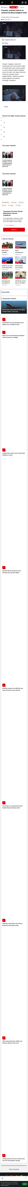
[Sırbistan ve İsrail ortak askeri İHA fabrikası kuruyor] (7, 263)
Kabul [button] (24, 1184)
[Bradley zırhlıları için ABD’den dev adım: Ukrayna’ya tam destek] (14, 633)
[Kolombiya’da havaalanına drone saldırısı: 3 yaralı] (7, 278)
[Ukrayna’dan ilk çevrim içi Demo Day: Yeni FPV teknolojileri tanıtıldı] (14, 1104)
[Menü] (2, 2)
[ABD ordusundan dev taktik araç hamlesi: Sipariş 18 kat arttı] (14, 986)
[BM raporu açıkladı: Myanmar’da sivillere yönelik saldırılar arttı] (7, 248)
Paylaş (6, 106)
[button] (22, 2)
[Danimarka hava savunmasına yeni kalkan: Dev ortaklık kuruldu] (14, 320)
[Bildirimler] (25, 2)
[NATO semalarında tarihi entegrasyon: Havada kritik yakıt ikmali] (20, 248)
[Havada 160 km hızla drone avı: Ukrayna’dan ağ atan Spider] (14, 516)
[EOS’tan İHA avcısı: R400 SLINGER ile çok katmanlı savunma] (20, 263)
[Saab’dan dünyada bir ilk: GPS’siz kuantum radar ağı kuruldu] (14, 869)
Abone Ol (14, 229)
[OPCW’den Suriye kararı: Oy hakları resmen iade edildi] (20, 278)
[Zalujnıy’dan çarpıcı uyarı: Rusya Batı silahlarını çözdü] (14, 398)
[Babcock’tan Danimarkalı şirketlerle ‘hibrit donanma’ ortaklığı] (14, 333)
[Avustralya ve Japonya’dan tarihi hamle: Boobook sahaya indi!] (14, 751)
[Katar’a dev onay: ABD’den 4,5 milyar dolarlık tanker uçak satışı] (14, 307)
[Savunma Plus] (12, 2)
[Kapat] (26, 1178)
